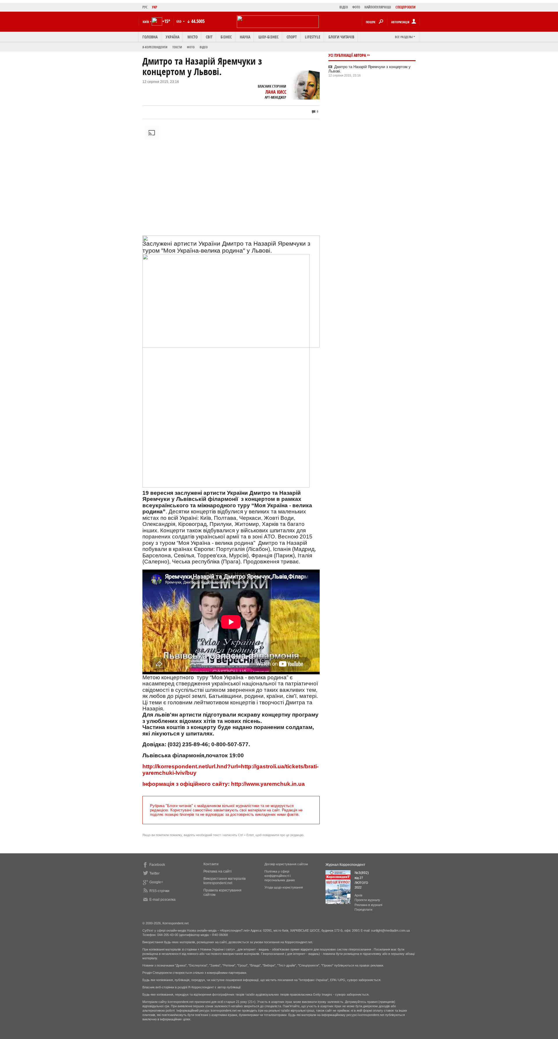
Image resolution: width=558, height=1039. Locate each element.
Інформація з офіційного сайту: (186, 784)
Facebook (157, 865)
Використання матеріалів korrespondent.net (224, 881)
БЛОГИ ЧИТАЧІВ (341, 37)
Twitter (154, 873)
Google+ (156, 882)
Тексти (177, 47)
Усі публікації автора (347, 55)
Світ (209, 37)
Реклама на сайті (217, 871)
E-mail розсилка (162, 900)
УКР (154, 7)
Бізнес (226, 37)
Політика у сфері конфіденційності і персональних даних (279, 876)
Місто (192, 37)
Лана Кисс (275, 92)
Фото (191, 47)
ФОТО (356, 7)
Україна (172, 37)
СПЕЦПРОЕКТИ (406, 7)
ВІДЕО (343, 7)
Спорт (292, 37)
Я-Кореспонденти (154, 47)
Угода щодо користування (283, 887)
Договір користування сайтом (286, 864)
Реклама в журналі (368, 905)
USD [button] (179, 21)
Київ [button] (146, 21)
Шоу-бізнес (268, 37)
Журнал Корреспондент (345, 865)
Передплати (363, 909)
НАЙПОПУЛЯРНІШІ (377, 7)
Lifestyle (312, 37)
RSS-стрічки (159, 891)
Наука (245, 37)
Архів (358, 895)
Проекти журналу (367, 900)
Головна (150, 37)
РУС (145, 7)
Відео (204, 47)
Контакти (211, 864)
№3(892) (362, 873)
